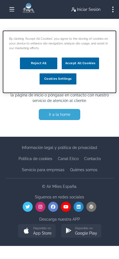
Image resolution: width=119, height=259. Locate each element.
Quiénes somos (83, 170)
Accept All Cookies (80, 63)
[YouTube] (66, 207)
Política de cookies (35, 158)
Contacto (92, 158)
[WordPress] (91, 207)
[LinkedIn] (79, 207)
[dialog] (59, 62)
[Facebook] (53, 207)
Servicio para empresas (43, 170)
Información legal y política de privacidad (59, 147)
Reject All (38, 63)
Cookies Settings (58, 79)
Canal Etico (68, 158)
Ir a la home (59, 114)
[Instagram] (40, 207)
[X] (28, 207)
